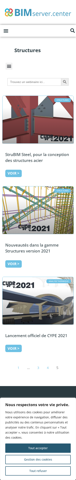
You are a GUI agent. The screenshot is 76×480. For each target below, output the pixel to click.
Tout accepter (38, 448)
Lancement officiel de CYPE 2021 (36, 335)
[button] (6, 31)
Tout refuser (38, 471)
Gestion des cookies (38, 459)
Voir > (13, 173)
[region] (38, 439)
